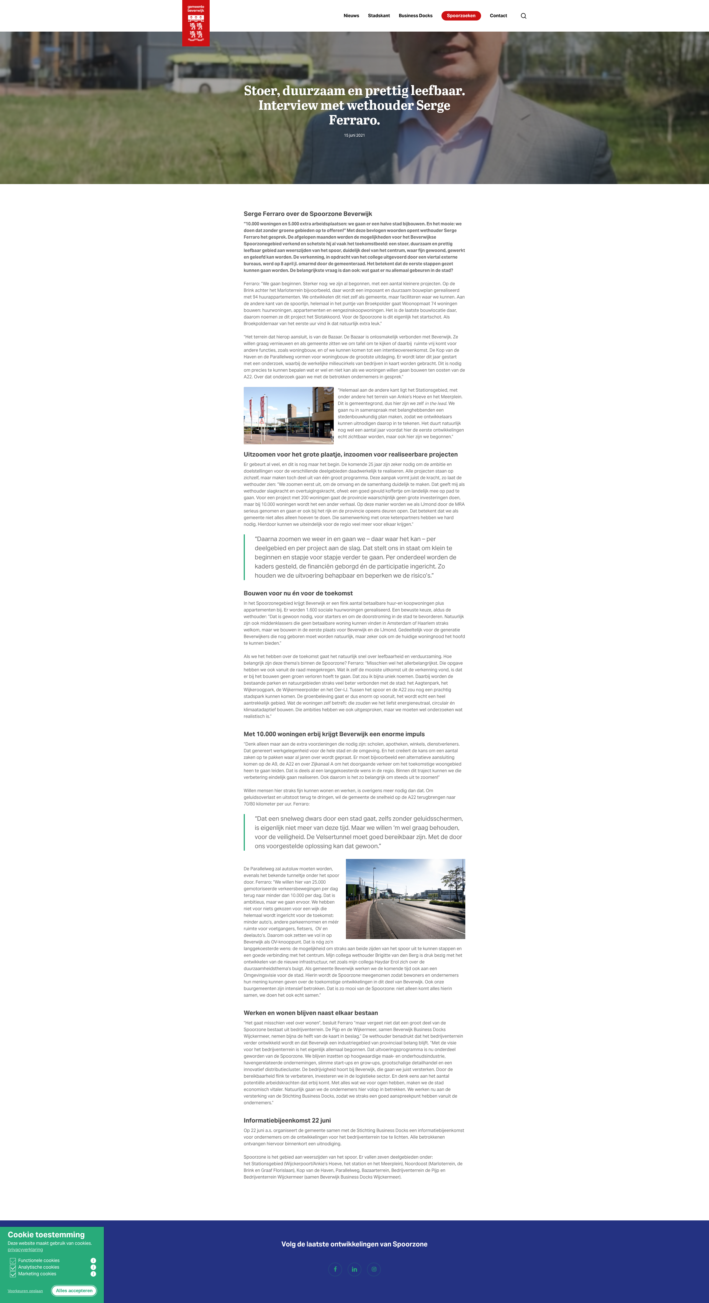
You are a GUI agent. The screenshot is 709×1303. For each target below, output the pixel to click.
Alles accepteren (74, 1290)
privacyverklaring (25, 1250)
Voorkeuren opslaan (25, 1291)
